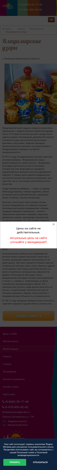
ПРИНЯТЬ (15, 462)
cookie (31, 452)
